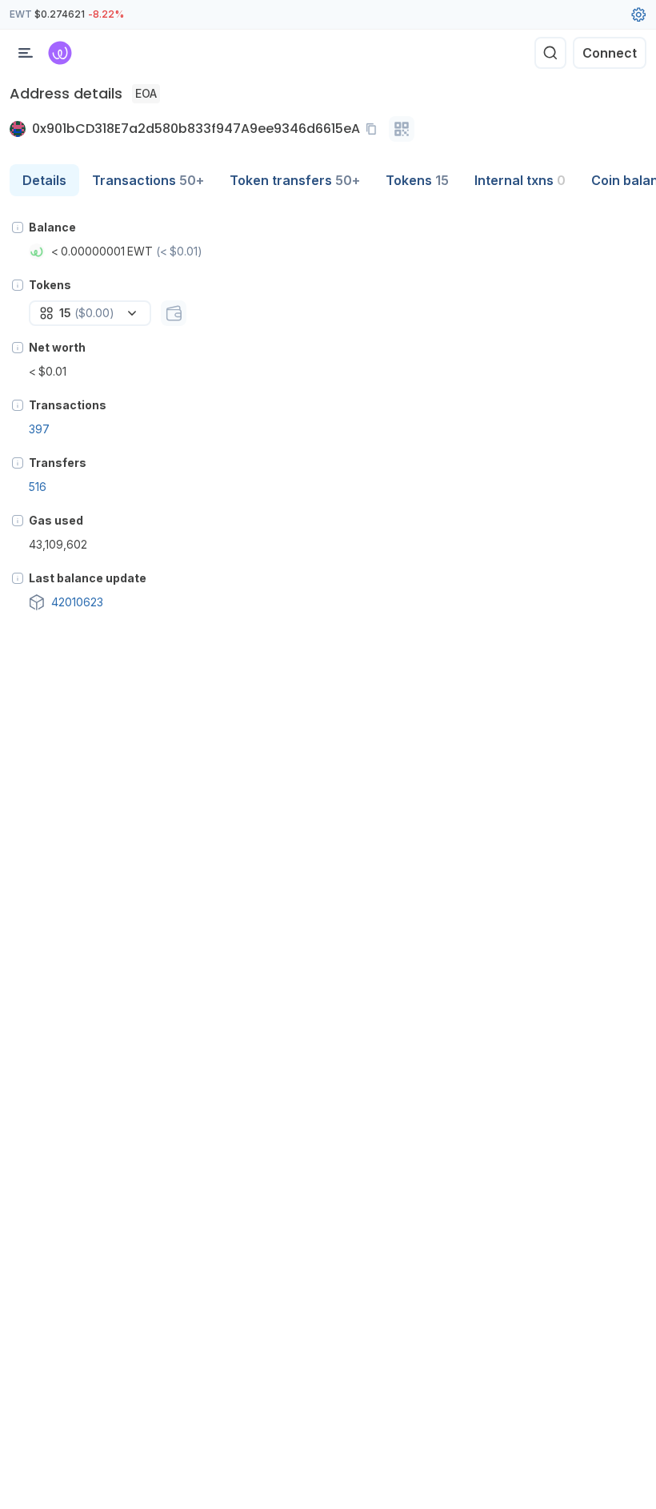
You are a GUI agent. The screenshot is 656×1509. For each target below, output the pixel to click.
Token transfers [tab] (295, 180)
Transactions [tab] (148, 180)
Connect (609, 53)
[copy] (374, 129)
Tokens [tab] (417, 180)
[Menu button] (26, 53)
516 (37, 486)
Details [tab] (44, 180)
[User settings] (638, 14)
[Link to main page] (60, 53)
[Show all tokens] (173, 313)
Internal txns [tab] (520, 180)
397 (39, 429)
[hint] (18, 227)
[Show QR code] (401, 129)
